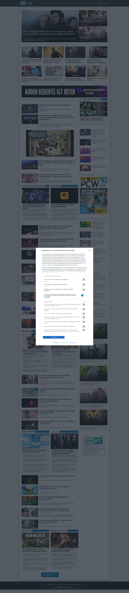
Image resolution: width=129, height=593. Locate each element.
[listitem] (64, 276)
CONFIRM (54, 337)
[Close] (90, 250)
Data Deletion (56, 342)
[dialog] (64, 296)
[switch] (83, 279)
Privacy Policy (73, 342)
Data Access (64, 342)
